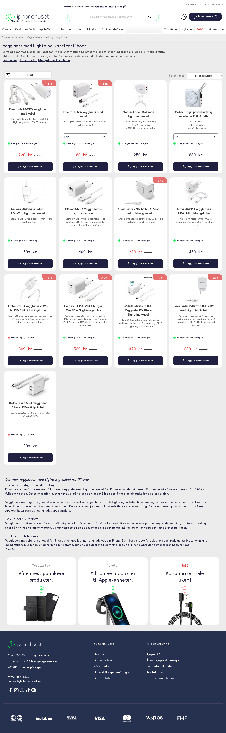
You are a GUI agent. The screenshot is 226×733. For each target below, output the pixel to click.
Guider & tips (103, 660)
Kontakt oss (155, 672)
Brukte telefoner (113, 29)
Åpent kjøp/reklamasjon (163, 660)
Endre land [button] (190, 5)
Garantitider (103, 678)
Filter (30, 75)
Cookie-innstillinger (160, 678)
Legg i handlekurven (32, 166)
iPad (18, 29)
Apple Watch (47, 29)
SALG (200, 29)
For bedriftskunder (160, 666)
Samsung (66, 29)
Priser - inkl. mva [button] (212, 5)
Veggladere (33, 37)
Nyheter (187, 29)
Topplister (170, 29)
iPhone (6, 29)
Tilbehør (92, 29)
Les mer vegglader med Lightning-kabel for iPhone (36, 60)
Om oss (99, 654)
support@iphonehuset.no (25, 681)
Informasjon (216, 29)
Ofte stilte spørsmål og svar (114, 672)
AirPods (30, 29)
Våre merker (102, 666)
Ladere (19, 37)
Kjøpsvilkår (154, 654)
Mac (79, 29)
